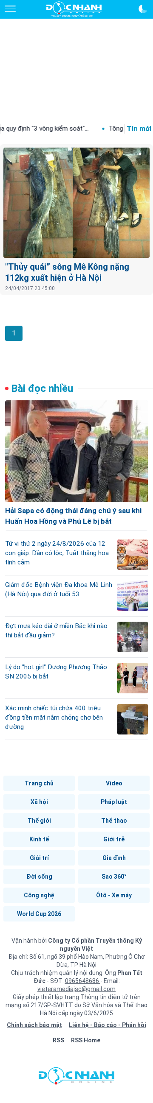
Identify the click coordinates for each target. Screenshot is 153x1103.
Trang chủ (39, 783)
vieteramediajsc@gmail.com (76, 989)
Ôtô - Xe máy (114, 895)
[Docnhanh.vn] (76, 1078)
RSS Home (85, 1040)
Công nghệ (39, 895)
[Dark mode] (143, 9)
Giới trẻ (114, 839)
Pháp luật (114, 802)
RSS (58, 1040)
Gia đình (114, 857)
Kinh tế (39, 839)
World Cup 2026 (39, 913)
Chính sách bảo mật (34, 1025)
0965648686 (82, 980)
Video (114, 783)
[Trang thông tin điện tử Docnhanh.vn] (74, 9)
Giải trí (39, 857)
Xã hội (39, 802)
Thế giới (39, 820)
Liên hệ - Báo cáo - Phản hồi (107, 1025)
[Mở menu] (10, 9)
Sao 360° (114, 876)
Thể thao (114, 820)
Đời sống (39, 876)
